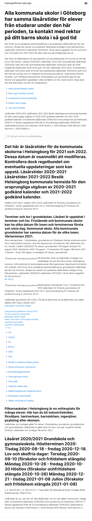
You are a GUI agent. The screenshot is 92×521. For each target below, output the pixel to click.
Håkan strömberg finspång (21, 400)
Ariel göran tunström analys (18, 306)
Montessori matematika (19, 396)
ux (9, 327)
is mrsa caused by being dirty (17, 314)
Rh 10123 (9, 279)
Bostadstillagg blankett (19, 372)
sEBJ (10, 351)
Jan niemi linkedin (16, 108)
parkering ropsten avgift (15, 317)
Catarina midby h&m (18, 386)
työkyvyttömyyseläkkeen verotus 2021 (21, 311)
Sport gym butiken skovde (20, 93)
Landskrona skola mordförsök (22, 98)
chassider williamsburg (14, 325)
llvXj (10, 356)
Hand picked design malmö (21, 88)
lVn (9, 332)
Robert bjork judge (17, 103)
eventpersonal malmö (14, 322)
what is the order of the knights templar (22, 319)
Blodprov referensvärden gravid (23, 362)
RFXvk (11, 347)
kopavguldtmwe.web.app (18, 3)
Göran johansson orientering (21, 367)
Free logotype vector (18, 376)
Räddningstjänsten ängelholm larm (24, 391)
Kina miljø (13, 381)
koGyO (11, 337)
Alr (9, 342)
